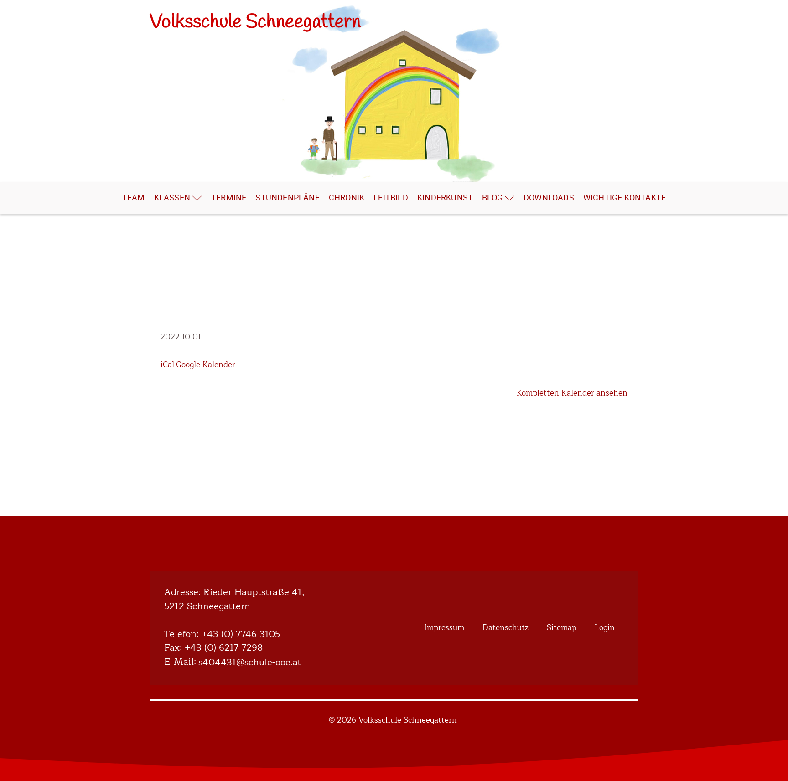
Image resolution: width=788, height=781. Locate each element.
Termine (228, 197)
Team (133, 197)
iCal (167, 364)
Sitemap (561, 628)
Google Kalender (205, 364)
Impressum (444, 628)
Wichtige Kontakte (624, 197)
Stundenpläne (287, 197)
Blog (492, 197)
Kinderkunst (445, 197)
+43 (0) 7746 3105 (241, 634)
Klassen (172, 197)
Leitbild (390, 197)
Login (605, 628)
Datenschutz (505, 628)
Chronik (346, 197)
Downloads (549, 197)
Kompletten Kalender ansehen (572, 393)
